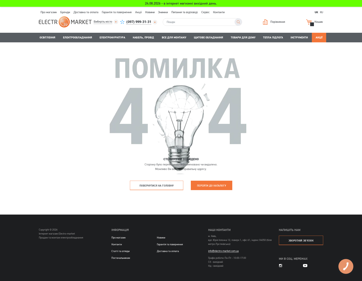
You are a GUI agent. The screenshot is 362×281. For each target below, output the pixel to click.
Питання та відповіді (184, 12)
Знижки (163, 12)
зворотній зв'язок (301, 240)
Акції (138, 12)
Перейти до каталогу (211, 185)
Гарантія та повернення (117, 12)
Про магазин (49, 12)
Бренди (65, 12)
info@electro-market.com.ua (223, 250)
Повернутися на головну (157, 185)
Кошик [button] (318, 21)
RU (321, 12)
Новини (150, 12)
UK (316, 12)
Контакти (219, 12)
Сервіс (205, 12)
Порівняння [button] (277, 21)
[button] (106, 21)
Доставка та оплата (86, 12)
